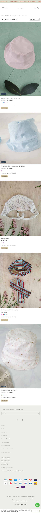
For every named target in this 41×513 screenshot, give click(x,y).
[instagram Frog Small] (17, 419)
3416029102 (4, 464)
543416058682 (5, 460)
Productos (4, 432)
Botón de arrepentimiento (20, 501)
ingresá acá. (32, 499)
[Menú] (3, 8)
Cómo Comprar (5, 452)
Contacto (4, 435)
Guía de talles (5, 442)
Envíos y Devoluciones (7, 439)
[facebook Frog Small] (22, 419)
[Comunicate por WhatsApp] (37, 505)
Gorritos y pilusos (14, 15)
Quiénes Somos (5, 445)
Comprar (4, 108)
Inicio (2, 15)
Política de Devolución (7, 449)
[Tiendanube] (21, 505)
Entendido (36, 510)
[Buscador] (7, 8)
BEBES (7, 15)
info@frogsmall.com (7, 467)
